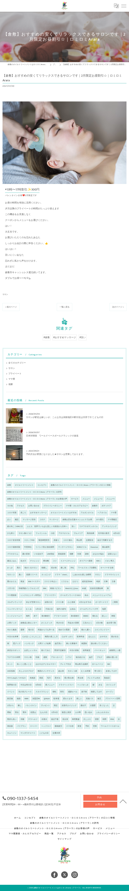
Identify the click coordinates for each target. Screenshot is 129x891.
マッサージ (53, 519)
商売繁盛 (75, 719)
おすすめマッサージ (38, 512)
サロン (5, 294)
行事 (106, 581)
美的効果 (90, 533)
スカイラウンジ (42, 691)
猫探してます (96, 691)
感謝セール (72, 691)
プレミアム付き (93, 678)
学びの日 (60, 622)
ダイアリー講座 (85, 560)
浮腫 (22, 719)
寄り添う (98, 671)
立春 (113, 581)
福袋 (18, 698)
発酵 (10, 384)
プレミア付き (65, 664)
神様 (113, 616)
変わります (67, 698)
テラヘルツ (32, 719)
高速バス (89, 698)
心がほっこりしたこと (31, 636)
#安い (82, 337)
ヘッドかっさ (83, 684)
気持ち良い (11, 719)
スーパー (33, 726)
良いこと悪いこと (24, 664)
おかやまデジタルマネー (46, 664)
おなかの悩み (98, 554)
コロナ (42, 519)
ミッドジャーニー (14, 616)
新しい (79, 698)
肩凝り (56, 540)
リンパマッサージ (14, 609)
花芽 (75, 629)
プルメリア (78, 533)
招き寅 (65, 719)
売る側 (80, 678)
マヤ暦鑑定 (112, 519)
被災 (99, 698)
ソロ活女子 (38, 554)
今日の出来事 (12, 636)
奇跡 (98, 581)
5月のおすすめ (85, 602)
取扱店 (107, 678)
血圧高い (58, 643)
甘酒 (79, 554)
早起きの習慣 (73, 622)
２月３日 (11, 588)
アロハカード (56, 657)
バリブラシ (21, 726)
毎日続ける (80, 657)
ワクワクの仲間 (13, 657)
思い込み (88, 712)
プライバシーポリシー (52, 505)
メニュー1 (110, 498)
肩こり (23, 512)
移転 (54, 691)
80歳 (84, 588)
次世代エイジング (69, 705)
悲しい (104, 616)
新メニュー (50, 684)
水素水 (44, 719)
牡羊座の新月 (103, 533)
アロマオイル (64, 533)
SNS (108, 664)
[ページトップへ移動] (123, 801)
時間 (104, 719)
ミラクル (65, 581)
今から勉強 (11, 629)
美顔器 (10, 726)
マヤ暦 (11, 379)
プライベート (15, 373)
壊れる (95, 616)
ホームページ (97, 664)
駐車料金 (80, 636)
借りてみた (45, 650)
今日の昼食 (74, 650)
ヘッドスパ (46, 726)
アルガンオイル (87, 512)
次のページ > (118, 307)
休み (86, 595)
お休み (73, 609)
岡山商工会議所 (81, 664)
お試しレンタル (30, 650)
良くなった (104, 705)
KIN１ (98, 560)
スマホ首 (70, 726)
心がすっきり (67, 636)
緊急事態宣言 (44, 540)
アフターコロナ (60, 616)
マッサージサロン (65, 547)
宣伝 (17, 712)
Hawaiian (94, 547)
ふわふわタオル (102, 712)
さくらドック (46, 622)
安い (73, 526)
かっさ (10, 567)
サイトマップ (65, 839)
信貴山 (33, 712)
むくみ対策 (85, 671)
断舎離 (46, 560)
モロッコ (11, 574)
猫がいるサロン (31, 567)
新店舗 (10, 698)
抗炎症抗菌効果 (96, 588)
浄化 (72, 567)
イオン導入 (109, 560)
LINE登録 (50, 554)
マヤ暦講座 (11, 595)
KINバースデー (34, 581)
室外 (24, 712)
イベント (11, 691)
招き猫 (54, 567)
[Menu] (123, 5)
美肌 (41, 678)
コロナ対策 (11, 512)
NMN (26, 698)
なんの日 (43, 712)
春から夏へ (86, 629)
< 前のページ (11, 307)
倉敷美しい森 (114, 650)
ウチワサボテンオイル (88, 526)
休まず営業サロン (33, 602)
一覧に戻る (64, 307)
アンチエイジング (109, 526)
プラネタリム (12, 554)
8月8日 (38, 684)
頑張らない (112, 554)
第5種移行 (45, 616)
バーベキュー (99, 650)
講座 (87, 554)
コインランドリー (102, 629)
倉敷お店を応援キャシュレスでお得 (77, 519)
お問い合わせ (33, 505)
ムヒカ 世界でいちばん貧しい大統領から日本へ (47, 526)
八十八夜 (60, 602)
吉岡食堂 (86, 650)
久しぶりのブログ (26, 671)
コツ (55, 560)
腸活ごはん (11, 560)
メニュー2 (98, 498)
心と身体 (71, 602)
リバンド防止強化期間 (45, 547)
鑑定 (17, 519)
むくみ (29, 609)
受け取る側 (69, 678)
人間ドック (11, 622)
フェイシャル (41, 533)
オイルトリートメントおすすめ (64, 512)
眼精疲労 (58, 726)
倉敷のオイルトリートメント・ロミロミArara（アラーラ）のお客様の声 (37, 498)
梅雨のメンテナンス (46, 671)
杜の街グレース (25, 691)
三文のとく (87, 622)
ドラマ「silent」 (62, 574)
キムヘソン (11, 733)
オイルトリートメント (24, 485)
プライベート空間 (112, 698)
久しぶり (87, 719)
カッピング (46, 574)
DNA (44, 588)
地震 (104, 609)
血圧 (91, 657)
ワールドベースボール (110, 726)
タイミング (110, 684)
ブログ (99, 657)
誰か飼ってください (99, 643)
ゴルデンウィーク (14, 602)
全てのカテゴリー (17, 363)
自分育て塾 (111, 622)
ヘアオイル (102, 512)
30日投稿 (11, 671)
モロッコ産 (72, 671)
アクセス (20, 505)
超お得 (61, 671)
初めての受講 (64, 629)
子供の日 (49, 609)
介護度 (93, 705)
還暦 (22, 629)
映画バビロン (55, 588)
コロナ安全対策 (13, 540)
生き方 (23, 560)
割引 (62, 691)
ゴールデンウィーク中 (89, 609)
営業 (95, 726)
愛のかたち (11, 581)
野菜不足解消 (60, 650)
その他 (10, 505)
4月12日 (116, 533)
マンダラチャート (27, 733)
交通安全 (89, 540)
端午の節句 (61, 609)
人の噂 (78, 712)
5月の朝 (99, 622)
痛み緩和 (106, 547)
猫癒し (44, 567)
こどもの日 (44, 733)
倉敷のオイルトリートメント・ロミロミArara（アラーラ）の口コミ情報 (81, 485)
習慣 (97, 719)
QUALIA (47, 698)
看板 (9, 712)
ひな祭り (11, 533)
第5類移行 (75, 616)
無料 (28, 616)
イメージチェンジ (68, 560)
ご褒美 (115, 602)
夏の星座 (26, 554)
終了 (35, 616)
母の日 (31, 629)
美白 (18, 567)
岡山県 (79, 540)
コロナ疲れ (67, 540)
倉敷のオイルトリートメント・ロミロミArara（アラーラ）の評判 (34, 492)
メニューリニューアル (101, 595)
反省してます (111, 671)
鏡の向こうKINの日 (15, 526)
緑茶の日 (48, 602)
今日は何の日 (26, 684)
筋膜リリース (31, 574)
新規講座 (62, 554)
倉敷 (9, 485)
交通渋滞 (56, 733)
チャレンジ (34, 560)
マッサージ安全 (29, 519)
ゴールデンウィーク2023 (70, 595)
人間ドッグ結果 (44, 643)
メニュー (86, 498)
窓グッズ (16, 643)
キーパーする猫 (106, 567)
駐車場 (56, 698)
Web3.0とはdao (71, 588)
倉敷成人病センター (28, 622)
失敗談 (32, 678)
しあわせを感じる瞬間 (82, 574)
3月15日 (54, 712)
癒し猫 (63, 567)
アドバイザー (50, 595)
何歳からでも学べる (46, 629)
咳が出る (115, 636)
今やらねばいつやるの (16, 678)
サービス (74, 498)
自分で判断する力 (104, 540)
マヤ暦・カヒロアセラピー (77, 505)
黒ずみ (57, 678)
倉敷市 (95, 505)
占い (9, 519)
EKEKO (85, 616)
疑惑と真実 (66, 712)
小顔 (52, 533)
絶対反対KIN (87, 581)
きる (100, 684)
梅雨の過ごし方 (51, 636)
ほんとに (92, 636)
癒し (20, 705)
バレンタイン (31, 705)
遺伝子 (83, 705)
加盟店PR (36, 698)
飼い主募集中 (71, 643)
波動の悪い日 (111, 657)
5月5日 (38, 609)
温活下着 (54, 719)
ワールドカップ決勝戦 (87, 567)
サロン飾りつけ (25, 533)
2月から (10, 705)
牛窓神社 (28, 547)
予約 (87, 726)
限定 (56, 705)
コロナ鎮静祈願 (13, 547)
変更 (79, 726)
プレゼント (45, 705)
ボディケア (106, 505)
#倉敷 (47, 337)
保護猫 (84, 643)
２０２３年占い (50, 581)
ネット (10, 664)
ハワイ (69, 657)
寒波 (22, 581)
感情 (45, 657)
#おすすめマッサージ (64, 337)
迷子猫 (84, 691)
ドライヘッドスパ (66, 684)
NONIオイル (82, 547)
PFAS (112, 719)
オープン (109, 691)
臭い (20, 574)
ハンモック (29, 643)
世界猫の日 (11, 684)
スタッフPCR (29, 540)
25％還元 (100, 519)
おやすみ (103, 636)
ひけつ (75, 581)
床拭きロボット (13, 650)
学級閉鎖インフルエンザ (29, 588)
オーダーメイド (101, 602)
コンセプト (42, 485)
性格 (37, 657)
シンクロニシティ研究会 (30, 595)
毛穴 (49, 678)
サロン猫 (28, 657)
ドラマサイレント (112, 574)
